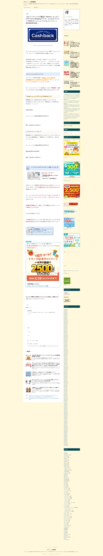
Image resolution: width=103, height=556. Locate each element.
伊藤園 (65, 529)
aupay (65, 453)
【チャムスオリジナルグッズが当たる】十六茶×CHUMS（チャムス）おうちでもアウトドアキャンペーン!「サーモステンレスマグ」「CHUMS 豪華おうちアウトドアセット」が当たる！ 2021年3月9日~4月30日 (46, 364)
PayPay (65, 474)
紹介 (64, 538)
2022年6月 (65, 373)
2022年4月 (65, 376)
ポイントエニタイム (67, 517)
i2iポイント (66, 213)
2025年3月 (65, 331)
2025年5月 (65, 328)
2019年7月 (65, 418)
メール (29, 331)
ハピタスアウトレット (68, 510)
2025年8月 (65, 324)
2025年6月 (65, 327)
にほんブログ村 (66, 294)
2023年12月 (66, 350)
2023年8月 (65, 355)
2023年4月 (65, 360)
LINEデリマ (66, 467)
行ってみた (66, 539)
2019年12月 (66, 412)
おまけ (65, 483)
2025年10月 (66, 322)
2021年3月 (65, 392)
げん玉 (65, 265)
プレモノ (65, 515)
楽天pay (65, 535)
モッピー (65, 247)
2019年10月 (66, 414)
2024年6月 (65, 342)
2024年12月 (66, 335)
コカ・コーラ (66, 493)
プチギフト (66, 512)
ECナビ (65, 457)
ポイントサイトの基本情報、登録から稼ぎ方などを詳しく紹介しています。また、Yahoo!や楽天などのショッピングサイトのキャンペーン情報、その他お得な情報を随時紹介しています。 (51, 551)
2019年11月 (66, 413)
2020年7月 (65, 403)
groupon (65, 461)
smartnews (66, 479)
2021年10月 (66, 383)
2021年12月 (66, 381)
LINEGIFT (65, 463)
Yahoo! (65, 481)
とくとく (30, 307)
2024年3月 (65, 346)
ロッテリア (66, 526)
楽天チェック (66, 534)
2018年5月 (65, 436)
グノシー (65, 492)
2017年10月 (66, 445)
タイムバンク (66, 503)
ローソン (65, 501)
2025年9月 (65, 323)
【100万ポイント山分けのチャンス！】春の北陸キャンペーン (44, 372)
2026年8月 (65, 309)
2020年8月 (65, 401)
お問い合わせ (36, 7)
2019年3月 (65, 423)
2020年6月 (65, 404)
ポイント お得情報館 (30, 2)
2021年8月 (65, 386)
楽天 (64, 533)
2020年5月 (65, 405)
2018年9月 (65, 431)
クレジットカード (67, 490)
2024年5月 (65, 344)
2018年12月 (66, 427)
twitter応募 (65, 480)
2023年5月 (65, 359)
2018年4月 (65, 437)
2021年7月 (65, 387)
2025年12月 (66, 319)
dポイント (65, 456)
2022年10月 (66, 368)
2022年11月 (66, 367)
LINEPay (65, 465)
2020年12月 (66, 396)
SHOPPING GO (67, 470)
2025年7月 (65, 326)
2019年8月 (65, 417)
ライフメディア (66, 525)
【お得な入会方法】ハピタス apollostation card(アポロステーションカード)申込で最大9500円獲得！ (75, 85)
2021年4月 (65, 391)
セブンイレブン (67, 497)
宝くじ (65, 530)
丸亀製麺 (65, 528)
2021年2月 (65, 394)
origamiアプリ (66, 472)
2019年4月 (65, 422)
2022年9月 (65, 369)
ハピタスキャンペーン (68, 511)
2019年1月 (65, 426)
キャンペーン (66, 489)
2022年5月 (65, 374)
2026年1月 (65, 318)
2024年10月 (66, 337)
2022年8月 (65, 371)
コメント (29, 314)
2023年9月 (65, 354)
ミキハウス (66, 521)
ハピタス (65, 157)
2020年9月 (65, 400)
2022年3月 (65, 377)
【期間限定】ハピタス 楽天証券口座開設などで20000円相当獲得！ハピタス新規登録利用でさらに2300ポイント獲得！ (75, 75)
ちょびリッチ (66, 273)
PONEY (65, 284)
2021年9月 (65, 385)
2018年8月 (65, 432)
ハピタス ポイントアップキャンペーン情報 (37, 285)
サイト (28, 335)
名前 (28, 327)
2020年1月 (65, 410)
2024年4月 (65, 345)
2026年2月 (65, 317)
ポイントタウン (66, 519)
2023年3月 (65, 362)
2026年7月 (65, 310)
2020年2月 (65, 409)
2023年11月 (66, 351)
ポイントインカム (67, 180)
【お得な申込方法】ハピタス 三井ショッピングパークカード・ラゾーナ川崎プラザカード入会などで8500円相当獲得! (75, 55)
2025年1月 (65, 333)
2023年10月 (66, 353)
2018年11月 (66, 428)
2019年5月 (65, 421)
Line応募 (65, 471)
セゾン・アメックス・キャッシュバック (43, 45)
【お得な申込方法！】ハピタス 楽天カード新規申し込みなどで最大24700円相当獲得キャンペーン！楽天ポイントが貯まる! (72, 110)
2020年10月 (66, 399)
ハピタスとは (66, 508)
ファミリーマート (67, 498)
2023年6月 (65, 358)
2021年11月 (66, 382)
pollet (65, 475)
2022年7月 (65, 372)
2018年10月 (66, 430)
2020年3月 (65, 408)
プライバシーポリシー (27, 7)
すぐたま (65, 198)
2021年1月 (65, 395)
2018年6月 (65, 435)
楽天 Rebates (66, 205)
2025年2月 (65, 332)
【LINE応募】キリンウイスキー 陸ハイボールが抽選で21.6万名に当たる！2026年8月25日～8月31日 (75, 45)
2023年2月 (65, 363)
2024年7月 (65, 341)
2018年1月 (65, 441)
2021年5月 (65, 390)
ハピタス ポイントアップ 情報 (70, 507)
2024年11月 (66, 336)
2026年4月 (65, 314)
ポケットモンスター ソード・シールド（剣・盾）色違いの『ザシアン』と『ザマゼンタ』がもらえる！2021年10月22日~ (46, 380)
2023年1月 (65, 364)
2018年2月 (65, 440)
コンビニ (65, 494)
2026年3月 (65, 315)
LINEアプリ (66, 466)
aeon (65, 452)
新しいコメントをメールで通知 (32, 340)
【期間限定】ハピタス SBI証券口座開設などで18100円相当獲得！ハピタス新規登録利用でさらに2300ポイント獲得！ (74, 65)
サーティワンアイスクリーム (69, 502)
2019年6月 (65, 419)
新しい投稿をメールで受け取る (32, 343)
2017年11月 (66, 444)
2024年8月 (65, 340)
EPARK (65, 458)
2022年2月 (65, 378)
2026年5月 (65, 313)
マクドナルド (66, 520)
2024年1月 (65, 349)
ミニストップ (66, 499)
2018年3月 (65, 439)
